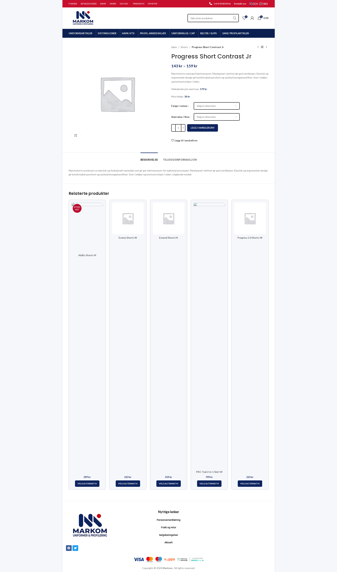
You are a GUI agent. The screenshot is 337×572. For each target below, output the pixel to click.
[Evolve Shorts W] (128, 218)
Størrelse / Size (180, 116)
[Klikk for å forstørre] (75, 135)
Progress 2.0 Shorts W (249, 237)
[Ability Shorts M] (87, 227)
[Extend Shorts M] (168, 218)
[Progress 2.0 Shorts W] (250, 218)
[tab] (149, 158)
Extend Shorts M (168, 237)
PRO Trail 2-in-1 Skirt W (209, 471)
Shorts (184, 47)
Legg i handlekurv (202, 127)
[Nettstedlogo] (83, 17)
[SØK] (235, 18)
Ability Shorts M (87, 255)
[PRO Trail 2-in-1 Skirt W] (209, 335)
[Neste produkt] (266, 47)
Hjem (174, 47)
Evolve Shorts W (128, 237)
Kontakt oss (240, 3)
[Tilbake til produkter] (262, 47)
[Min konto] (252, 18)
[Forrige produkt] (258, 47)
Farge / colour (179, 105)
